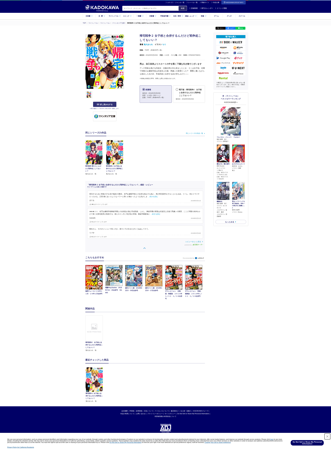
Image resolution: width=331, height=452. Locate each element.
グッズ (229, 16)
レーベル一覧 (193, 2)
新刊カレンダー (207, 8)
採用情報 (139, 411)
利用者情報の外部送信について (165, 416)
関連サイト (205, 2)
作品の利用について (127, 414)
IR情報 (131, 411)
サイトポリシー (170, 414)
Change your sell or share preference (218, 442)
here (271, 439)
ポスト (221, 28)
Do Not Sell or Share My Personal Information (193, 413)
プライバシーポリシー (155, 414)
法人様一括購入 (185, 411)
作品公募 (216, 2)
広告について (148, 411)
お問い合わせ (140, 414)
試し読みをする (106, 104)
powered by (188, 245)
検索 (183, 8)
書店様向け (175, 411)
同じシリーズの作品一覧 (194, 133)
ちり (164, 44)
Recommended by (189, 258)
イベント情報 (222, 8)
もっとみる (229, 222)
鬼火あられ (148, 44)
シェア (231, 28)
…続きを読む (153, 197)
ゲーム (216, 16)
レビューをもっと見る (193, 242)
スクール (242, 16)
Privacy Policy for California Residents (20, 447)
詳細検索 (194, 8)
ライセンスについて (162, 411)
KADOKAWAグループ (200, 411)
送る (241, 28)
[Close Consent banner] (327, 436)
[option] (95, 333)
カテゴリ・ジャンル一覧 (175, 2)
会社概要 (124, 411)
